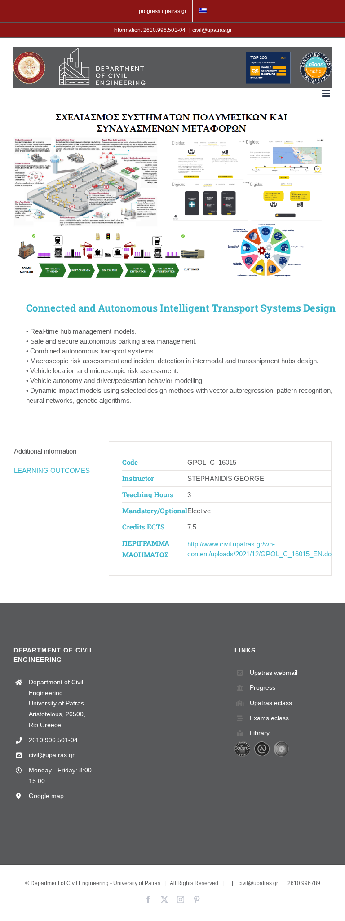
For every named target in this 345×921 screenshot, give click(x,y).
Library (260, 732)
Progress (262, 687)
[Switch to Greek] (202, 11)
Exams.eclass (269, 718)
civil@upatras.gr (212, 30)
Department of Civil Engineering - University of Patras (95, 883)
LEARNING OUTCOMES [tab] (52, 470)
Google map (46, 795)
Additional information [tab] (45, 451)
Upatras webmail (273, 672)
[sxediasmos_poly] (172, 192)
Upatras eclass (271, 702)
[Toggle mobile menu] (327, 93)
